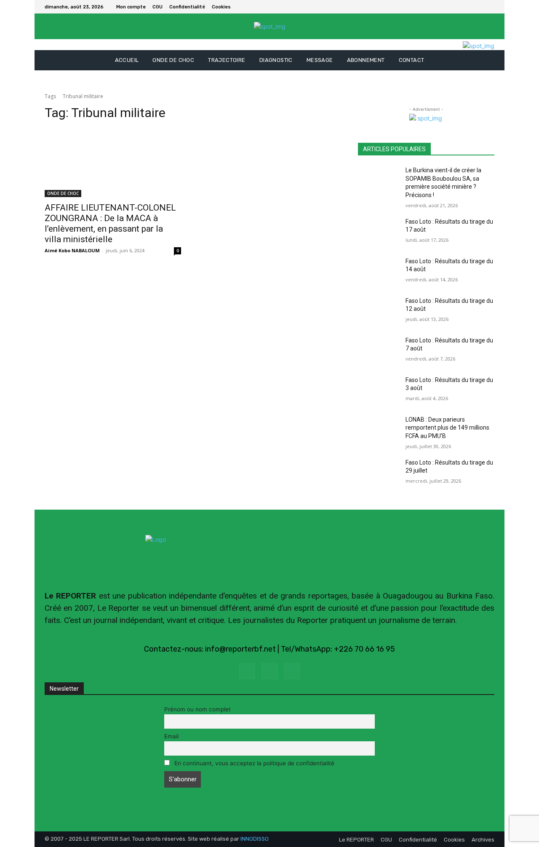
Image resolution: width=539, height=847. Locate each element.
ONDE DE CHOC (63, 193)
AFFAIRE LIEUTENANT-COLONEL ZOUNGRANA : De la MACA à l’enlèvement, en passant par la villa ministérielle (110, 223)
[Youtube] (292, 671)
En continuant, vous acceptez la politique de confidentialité (253, 763)
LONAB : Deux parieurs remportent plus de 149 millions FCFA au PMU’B (447, 427)
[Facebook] (479, 7)
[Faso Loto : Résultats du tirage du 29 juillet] (378, 473)
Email (171, 736)
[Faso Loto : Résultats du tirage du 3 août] (378, 390)
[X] (489, 7)
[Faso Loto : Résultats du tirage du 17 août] (378, 232)
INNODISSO (254, 839)
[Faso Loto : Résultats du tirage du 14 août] (378, 271)
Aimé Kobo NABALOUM (72, 250)
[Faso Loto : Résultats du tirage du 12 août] (378, 311)
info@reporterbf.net (240, 649)
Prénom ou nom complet (197, 709)
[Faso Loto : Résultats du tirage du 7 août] (378, 351)
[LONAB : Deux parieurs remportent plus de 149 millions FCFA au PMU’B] (378, 430)
